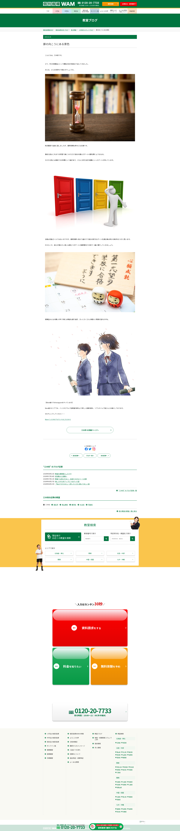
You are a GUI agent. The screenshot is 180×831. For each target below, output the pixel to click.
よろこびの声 (74, 738)
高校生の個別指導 (53, 742)
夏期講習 (50, 754)
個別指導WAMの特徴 (77, 734)
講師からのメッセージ (77, 746)
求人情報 (98, 748)
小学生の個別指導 (53, 734)
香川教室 (73, 30)
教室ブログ (98, 734)
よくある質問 (74, 762)
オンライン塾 (51, 746)
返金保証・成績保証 (76, 758)
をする (87, 628)
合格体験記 (73, 742)
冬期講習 (50, 758)
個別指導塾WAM (48, 30)
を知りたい (68, 666)
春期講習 (50, 750)
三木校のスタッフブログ (86, 30)
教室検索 (121, 734)
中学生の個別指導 (53, 738)
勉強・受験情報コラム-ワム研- (103, 738)
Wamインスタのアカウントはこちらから (58, 419)
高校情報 (98, 743)
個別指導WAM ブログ (62, 30)
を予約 (106, 666)
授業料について (75, 754)
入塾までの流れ (75, 750)
